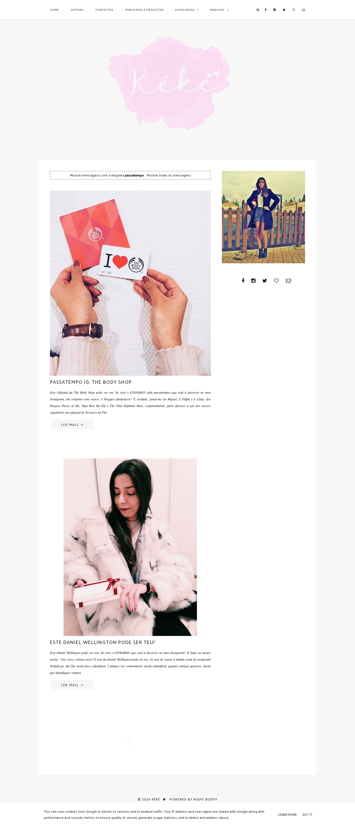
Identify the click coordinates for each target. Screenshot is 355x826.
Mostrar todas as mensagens (169, 175)
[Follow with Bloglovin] (293, 9)
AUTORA (77, 9)
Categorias (184, 9)
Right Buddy (205, 799)
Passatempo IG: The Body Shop (91, 381)
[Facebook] (266, 9)
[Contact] (303, 9)
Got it (307, 814)
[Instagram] (274, 9)
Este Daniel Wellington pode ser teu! (102, 641)
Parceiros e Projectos (144, 9)
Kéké (156, 799)
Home (54, 9)
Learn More (287, 814)
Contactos (104, 9)
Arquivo (217, 9)
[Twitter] (284, 9)
